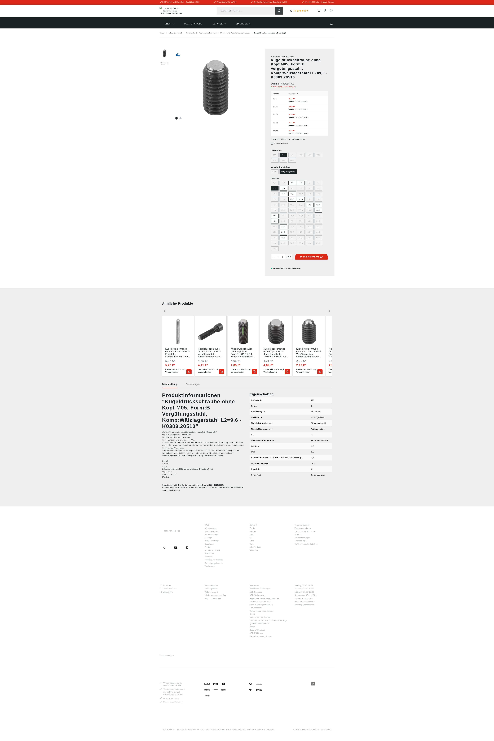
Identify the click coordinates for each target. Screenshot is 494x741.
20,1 (283, 210)
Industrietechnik (212, 531)
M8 (300, 155)
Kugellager (209, 544)
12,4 (283, 199)
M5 (283, 155)
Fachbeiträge (300, 541)
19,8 (318, 205)
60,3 (301, 243)
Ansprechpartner (302, 525)
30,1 (301, 221)
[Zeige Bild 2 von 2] (180, 118)
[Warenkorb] (319, 10)
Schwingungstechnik (214, 560)
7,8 (300, 183)
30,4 (275, 227)
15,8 (301, 199)
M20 (283, 160)
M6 (292, 155)
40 (301, 232)
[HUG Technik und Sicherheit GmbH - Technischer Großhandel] (171, 11)
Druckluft (209, 557)
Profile (207, 547)
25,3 (310, 216)
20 (275, 210)
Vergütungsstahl (288, 172)
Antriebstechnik (211, 534)
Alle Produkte (256, 547)
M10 (310, 155)
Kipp (252, 534)
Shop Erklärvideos (213, 598)
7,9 (309, 183)
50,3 (318, 238)
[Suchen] (279, 11)
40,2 (318, 232)
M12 (318, 155)
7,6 (292, 183)
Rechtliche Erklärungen (260, 589)
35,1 (310, 227)
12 (309, 194)
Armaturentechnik (212, 550)
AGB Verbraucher (257, 595)
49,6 (283, 238)
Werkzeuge (210, 566)
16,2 (283, 205)
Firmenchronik (256, 608)
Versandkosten (211, 586)
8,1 (318, 183)
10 (301, 188)
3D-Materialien (166, 592)
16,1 (275, 205)
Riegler (253, 531)
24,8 (275, 216)
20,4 (310, 210)
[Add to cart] (189, 371)
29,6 (275, 221)
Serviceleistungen (303, 538)
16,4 (301, 205)
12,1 (318, 194)
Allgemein (254, 550)
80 (309, 243)
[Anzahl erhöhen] (282, 257)
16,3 (292, 205)
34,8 (292, 227)
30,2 (310, 221)
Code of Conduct (257, 630)
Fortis (252, 528)
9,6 (274, 188)
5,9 (283, 183)
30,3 (318, 221)
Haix (252, 544)
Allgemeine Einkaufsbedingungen (264, 598)
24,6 (318, 210)
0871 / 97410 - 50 (172, 531)
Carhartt (253, 525)
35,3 (275, 232)
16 (318, 199)
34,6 (283, 227)
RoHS (252, 614)
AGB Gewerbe (256, 592)
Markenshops (259, 520)
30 (292, 221)
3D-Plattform (165, 586)
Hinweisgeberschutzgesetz (262, 611)
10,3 (318, 188)
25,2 (301, 216)
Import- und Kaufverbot (260, 617)
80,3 (275, 249)
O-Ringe (208, 538)
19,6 (310, 205)
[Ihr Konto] (325, 10)
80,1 (318, 243)
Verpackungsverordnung (260, 636)
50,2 (310, 238)
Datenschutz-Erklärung (260, 601)
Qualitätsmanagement (259, 624)
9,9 (292, 188)
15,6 (292, 199)
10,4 (275, 194)
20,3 (301, 210)
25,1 (292, 216)
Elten (252, 541)
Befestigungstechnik (214, 563)
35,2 (318, 227)
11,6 (283, 194)
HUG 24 (298, 534)
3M (251, 538)
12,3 (275, 199)
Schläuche (209, 553)
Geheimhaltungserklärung (261, 605)
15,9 (310, 199)
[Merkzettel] (331, 10)
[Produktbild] (215, 87)
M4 (274, 155)
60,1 (283, 243)
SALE (207, 525)
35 (301, 227)
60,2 (292, 243)
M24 (292, 160)
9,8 (283, 188)
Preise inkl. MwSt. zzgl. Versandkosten (288, 139)
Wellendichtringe (212, 541)
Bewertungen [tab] (193, 384)
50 (292, 238)
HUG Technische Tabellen (306, 544)
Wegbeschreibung (303, 528)
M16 (275, 160)
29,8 (283, 221)
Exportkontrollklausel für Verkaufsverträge (268, 620)
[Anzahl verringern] (273, 257)
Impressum (254, 586)
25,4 (318, 216)
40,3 (275, 238)
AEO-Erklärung (256, 633)
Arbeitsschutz (211, 528)
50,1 (301, 238)
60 (275, 243)
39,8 (292, 232)
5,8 (274, 183)
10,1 (310, 188)
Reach (252, 627)
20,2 (292, 210)
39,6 (283, 232)
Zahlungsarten (211, 589)
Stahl (274, 172)
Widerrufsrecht (211, 592)
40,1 (310, 232)
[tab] (170, 385)
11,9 (301, 194)
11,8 (292, 194)
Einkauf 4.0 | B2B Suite (305, 531)
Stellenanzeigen (167, 656)
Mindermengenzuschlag (215, 595)
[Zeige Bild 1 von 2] (176, 118)
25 (283, 216)
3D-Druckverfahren (168, 589)
